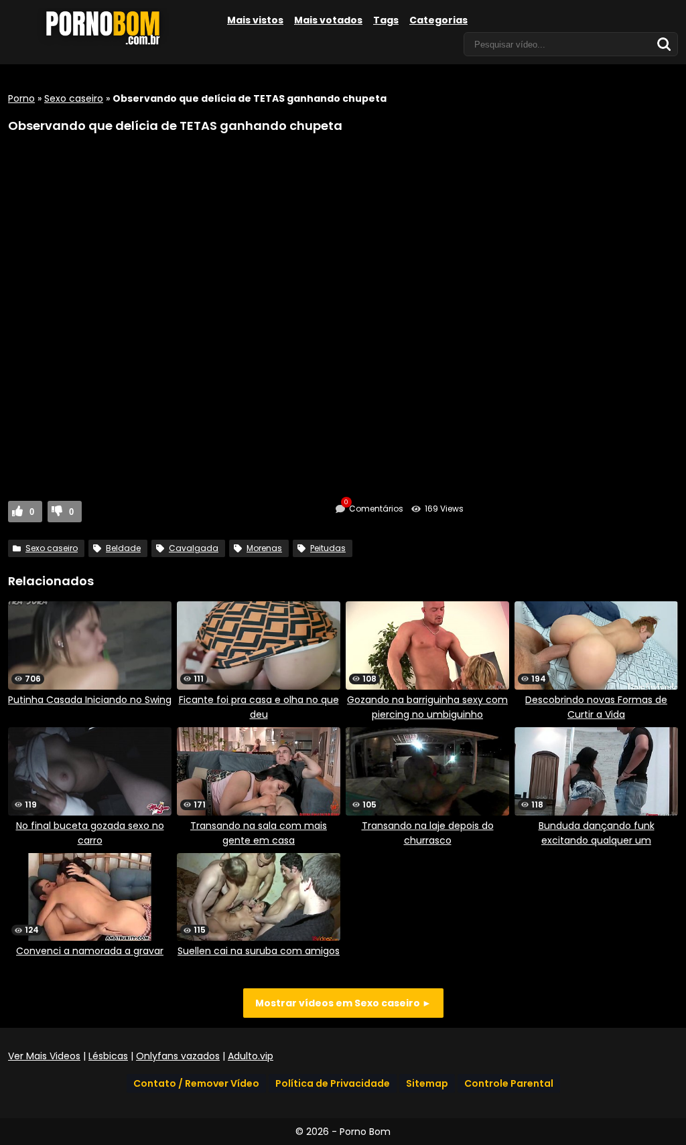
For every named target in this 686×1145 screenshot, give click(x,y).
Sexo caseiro (73, 98)
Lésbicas (108, 1056)
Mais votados (328, 20)
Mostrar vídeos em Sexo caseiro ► (343, 1003)
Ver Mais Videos (44, 1056)
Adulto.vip (250, 1056)
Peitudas (328, 548)
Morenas (264, 548)
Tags (386, 20)
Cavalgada (193, 548)
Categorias (438, 20)
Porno (21, 98)
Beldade (123, 548)
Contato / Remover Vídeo (196, 1083)
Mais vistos (255, 20)
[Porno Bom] (108, 45)
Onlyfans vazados (178, 1056)
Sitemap (427, 1083)
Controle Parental (508, 1083)
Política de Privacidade (332, 1083)
